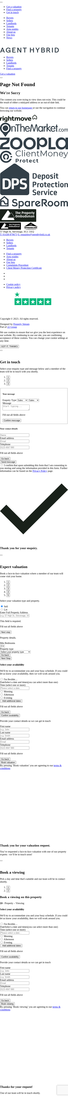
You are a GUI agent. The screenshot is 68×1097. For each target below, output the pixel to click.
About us (10, 32)
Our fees (10, 34)
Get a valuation (14, 6)
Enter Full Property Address (14, 612)
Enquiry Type (9, 400)
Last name (5, 732)
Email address (7, 438)
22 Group (12, 327)
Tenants (10, 26)
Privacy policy (13, 287)
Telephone (5, 444)
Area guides (12, 29)
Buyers (9, 17)
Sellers (9, 20)
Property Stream (21, 324)
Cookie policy (13, 284)
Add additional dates (11, 701)
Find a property (14, 9)
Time (12, 685)
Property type (6, 649)
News (9, 37)
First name (5, 726)
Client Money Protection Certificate (24, 268)
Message (7, 403)
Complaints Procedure (17, 265)
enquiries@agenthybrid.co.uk (34, 234)
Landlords (11, 23)
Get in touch (12, 12)
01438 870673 (8, 234)
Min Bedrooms (7, 643)
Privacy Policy (40, 471)
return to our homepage (21, 107)
